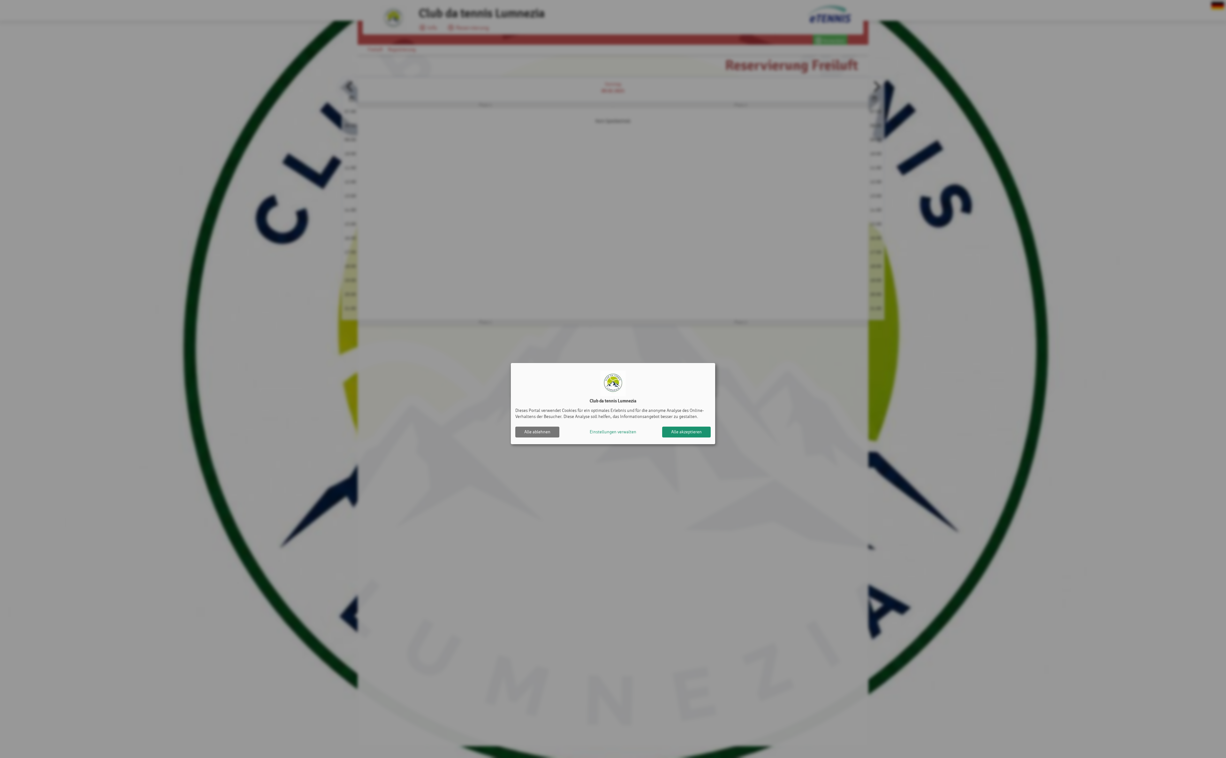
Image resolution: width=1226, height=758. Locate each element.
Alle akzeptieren (686, 431)
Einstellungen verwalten (613, 431)
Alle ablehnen (537, 431)
